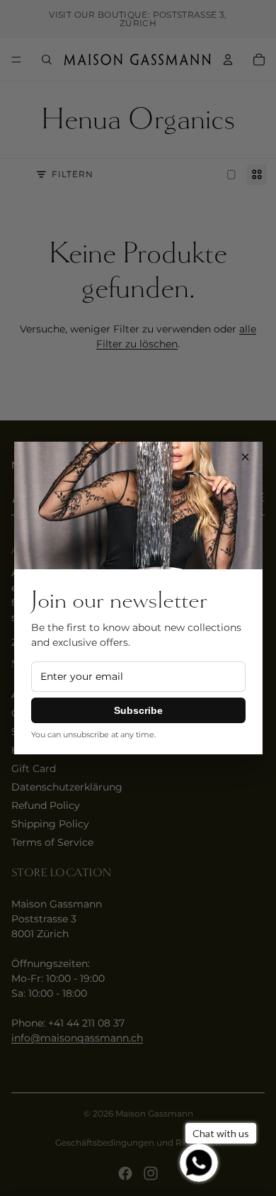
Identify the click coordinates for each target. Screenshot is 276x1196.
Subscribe (138, 710)
